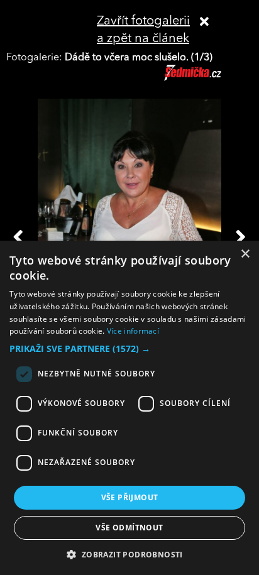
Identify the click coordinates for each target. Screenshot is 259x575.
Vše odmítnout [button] (129, 527)
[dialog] (129, 408)
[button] (129, 348)
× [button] (245, 254)
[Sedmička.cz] (208, 79)
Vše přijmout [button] (129, 497)
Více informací (133, 331)
